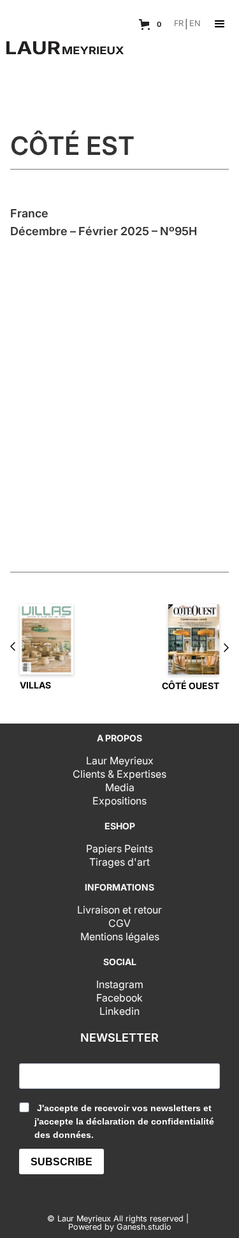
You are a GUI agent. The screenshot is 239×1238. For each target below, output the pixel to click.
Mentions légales (119, 936)
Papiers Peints (119, 848)
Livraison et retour (119, 910)
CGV (119, 923)
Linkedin (119, 1011)
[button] (151, 24)
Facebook (119, 998)
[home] (62, 42)
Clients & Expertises (119, 774)
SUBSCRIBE (61, 1161)
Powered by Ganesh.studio (119, 1227)
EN (195, 24)
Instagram (119, 984)
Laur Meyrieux (120, 760)
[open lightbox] (119, 380)
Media (119, 787)
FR (179, 24)
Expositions (119, 801)
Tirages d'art (119, 862)
